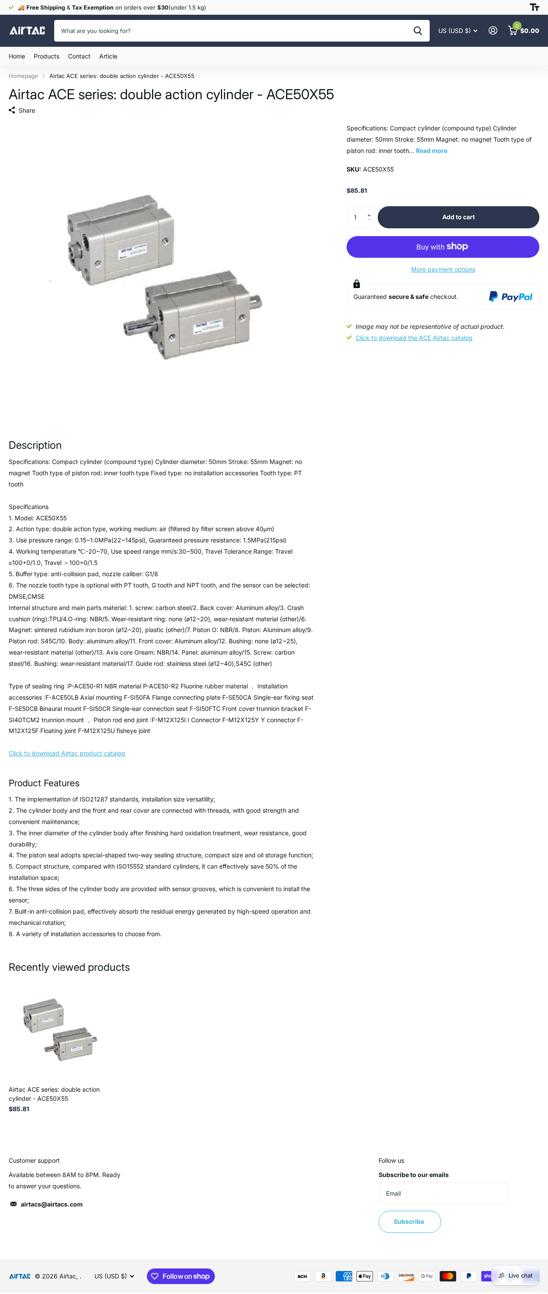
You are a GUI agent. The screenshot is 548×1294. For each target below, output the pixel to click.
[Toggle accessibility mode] (534, 7)
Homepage (23, 75)
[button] (371, 209)
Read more (431, 150)
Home (17, 56)
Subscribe (409, 1221)
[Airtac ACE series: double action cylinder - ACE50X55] (59, 1029)
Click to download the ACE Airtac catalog (414, 337)
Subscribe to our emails (414, 1174)
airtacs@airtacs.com (52, 1204)
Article (108, 56)
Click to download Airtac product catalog (67, 753)
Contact (79, 56)
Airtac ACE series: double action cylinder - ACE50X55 (54, 1094)
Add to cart (458, 217)
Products (46, 56)
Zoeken (418, 31)
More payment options (443, 268)
